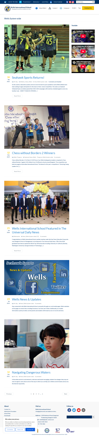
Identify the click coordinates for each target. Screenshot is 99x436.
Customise (10, 429)
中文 (37, 236)
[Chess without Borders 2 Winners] (36, 127)
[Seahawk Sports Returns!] (36, 48)
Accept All (30, 429)
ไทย (79, 8)
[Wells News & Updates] (36, 277)
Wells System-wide (42, 81)
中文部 (74, 8)
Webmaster (17, 236)
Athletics (22, 81)
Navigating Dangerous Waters (31, 372)
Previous (9, 394)
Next (65, 394)
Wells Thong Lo (18, 157)
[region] (20, 425)
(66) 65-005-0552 (42, 422)
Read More (17, 96)
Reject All (20, 429)
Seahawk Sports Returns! (28, 77)
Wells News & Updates (26, 299)
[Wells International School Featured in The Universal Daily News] (36, 202)
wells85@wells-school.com (46, 419)
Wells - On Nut (33, 81)
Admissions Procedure (10, 411)
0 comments (57, 157)
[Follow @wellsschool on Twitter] (73, 410)
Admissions (36, 2)
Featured (26, 157)
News (26, 81)
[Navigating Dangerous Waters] (36, 343)
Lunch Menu (45, 2)
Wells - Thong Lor (37, 157)
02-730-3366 (41, 424)
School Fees (7, 413)
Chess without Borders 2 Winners (33, 153)
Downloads (7, 415)
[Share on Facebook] (69, 410)
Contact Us (88, 8)
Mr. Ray (16, 81)
